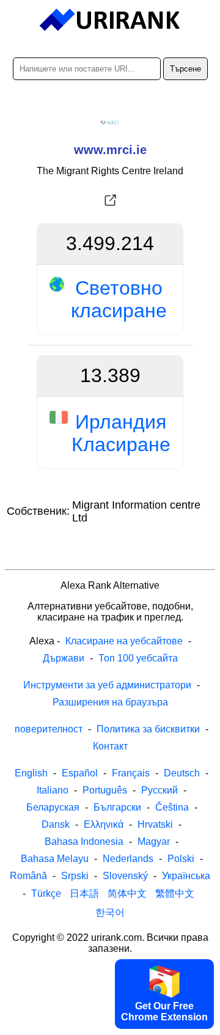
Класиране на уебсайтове (124, 641)
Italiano (52, 790)
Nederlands (128, 858)
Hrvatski (155, 824)
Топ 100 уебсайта (138, 658)
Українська (186, 876)
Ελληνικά (103, 824)
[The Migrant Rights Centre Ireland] (110, 200)
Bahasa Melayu (55, 858)
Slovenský (125, 876)
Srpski (75, 876)
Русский (159, 790)
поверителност (48, 729)
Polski (180, 858)
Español (80, 773)
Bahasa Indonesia (84, 841)
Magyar (154, 841)
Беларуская (52, 807)
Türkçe (46, 893)
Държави (63, 658)
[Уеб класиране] (110, 20)
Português (104, 790)
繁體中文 (174, 893)
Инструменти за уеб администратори (107, 685)
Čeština (172, 807)
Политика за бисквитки (148, 729)
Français (131, 773)
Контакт (110, 746)
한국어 (110, 912)
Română (28, 876)
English (31, 773)
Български (117, 807)
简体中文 (127, 893)
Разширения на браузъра (110, 702)
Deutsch (182, 773)
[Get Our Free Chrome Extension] (110, 1025)
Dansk (56, 824)
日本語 (84, 893)
